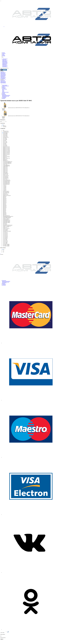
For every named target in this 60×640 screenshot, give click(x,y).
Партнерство (4, 94)
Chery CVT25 (5, 164)
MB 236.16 (4, 202)
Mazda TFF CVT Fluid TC (7, 195)
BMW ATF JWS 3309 (6, 156)
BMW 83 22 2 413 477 (6, 153)
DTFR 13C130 (5, 169)
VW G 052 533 (5, 234)
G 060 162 (4, 190)
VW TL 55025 (5, 243)
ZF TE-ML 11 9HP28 (6, 244)
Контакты (3, 55)
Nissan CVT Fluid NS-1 (6, 218)
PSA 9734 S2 (5, 224)
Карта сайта (4, 285)
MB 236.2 (4, 204)
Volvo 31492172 (5, 229)
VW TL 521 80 (5, 241)
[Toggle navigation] (2, 26)
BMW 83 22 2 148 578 (6, 148)
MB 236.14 (4, 200)
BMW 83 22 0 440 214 (6, 146)
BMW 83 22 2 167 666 (6, 151)
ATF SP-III (4, 143)
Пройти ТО (4, 87)
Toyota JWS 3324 (5, 131)
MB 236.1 (4, 197)
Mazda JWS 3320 (5, 194)
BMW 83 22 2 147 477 (6, 147)
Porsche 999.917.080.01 (6, 222)
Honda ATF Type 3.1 (6, 191)
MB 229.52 (4, 196)
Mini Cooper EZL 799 (6, 215)
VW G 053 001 (5, 237)
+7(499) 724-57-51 (4, 60)
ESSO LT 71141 (5, 174)
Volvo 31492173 (5, 230)
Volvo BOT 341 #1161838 (7, 231)
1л (3, 250)
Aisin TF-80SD (5, 133)
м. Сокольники (2, 78)
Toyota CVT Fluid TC (6, 228)
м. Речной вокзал (4, 62)
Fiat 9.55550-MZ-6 (6, 178)
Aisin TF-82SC (5, 135)
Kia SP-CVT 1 (5, 193)
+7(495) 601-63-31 (4, 63)
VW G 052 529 (5, 233)
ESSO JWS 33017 (5, 173)
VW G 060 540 (5, 238)
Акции (3, 54)
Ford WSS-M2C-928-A (6, 182)
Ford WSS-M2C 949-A (6, 181)
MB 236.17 (4, 203)
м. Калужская (4, 59)
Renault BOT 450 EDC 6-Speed (7, 225)
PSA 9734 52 (5, 223)
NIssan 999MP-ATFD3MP (7, 217)
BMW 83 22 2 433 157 (6, 154)
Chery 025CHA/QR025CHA (7, 162)
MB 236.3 (4, 208)
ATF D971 (4, 140)
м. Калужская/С (2, 80)
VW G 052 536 (5, 235)
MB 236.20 (4, 205)
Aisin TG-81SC (5, 136)
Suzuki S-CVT (5, 227)
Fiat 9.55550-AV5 (5, 177)
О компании (4, 97)
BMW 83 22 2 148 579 (6, 149)
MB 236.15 (4, 201)
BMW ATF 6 (5, 155)
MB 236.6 (4, 210)
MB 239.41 (4, 214)
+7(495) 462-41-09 (4, 65)
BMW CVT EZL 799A (6, 158)
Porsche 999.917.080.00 (6, 221)
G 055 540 (4, 189)
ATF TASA (4, 144)
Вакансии (3, 98)
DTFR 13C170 (5, 171)
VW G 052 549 (5, 236)
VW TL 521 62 (5, 240)
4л (3, 251)
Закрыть (2, 639)
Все (3, 130)
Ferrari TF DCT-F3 (6, 175)
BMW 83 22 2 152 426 (6, 150)
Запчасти (3, 52)
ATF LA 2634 (5, 142)
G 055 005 (4, 187)
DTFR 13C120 (5, 168)
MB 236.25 (4, 207)
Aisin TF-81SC (5, 134)
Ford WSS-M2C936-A (6, 184)
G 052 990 (4, 186)
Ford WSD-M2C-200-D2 (6, 180)
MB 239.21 (4, 213)
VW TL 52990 (5, 242)
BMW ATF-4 (5, 157)
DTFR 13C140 (5, 170)
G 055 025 (4, 188)
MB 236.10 (4, 198)
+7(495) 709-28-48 (3, 74)
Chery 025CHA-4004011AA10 (7, 161)
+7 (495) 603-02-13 (5, 66)
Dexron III (4, 126)
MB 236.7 (4, 211)
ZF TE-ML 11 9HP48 (6, 245)
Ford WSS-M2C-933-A (6, 183)
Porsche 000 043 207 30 (6, 220)
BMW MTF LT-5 (5, 160)
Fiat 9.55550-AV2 (5, 176)
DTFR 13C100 (5, 166)
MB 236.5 (4, 209)
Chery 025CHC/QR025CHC (7, 163)
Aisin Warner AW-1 (6, 137)
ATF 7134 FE (5, 139)
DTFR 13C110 (5, 167)
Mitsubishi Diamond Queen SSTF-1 (8, 216)
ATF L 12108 (5, 141)
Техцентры (3, 53)
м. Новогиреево (4, 61)
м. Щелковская (4, 64)
